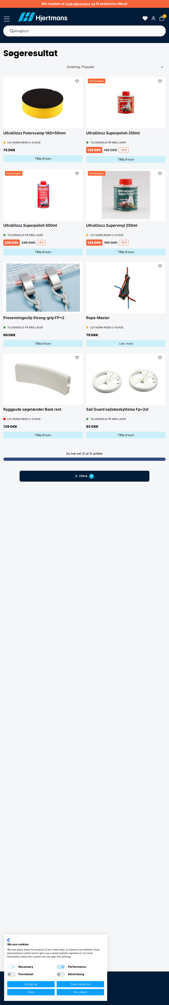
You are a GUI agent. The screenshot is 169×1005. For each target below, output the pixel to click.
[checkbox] (11, 967)
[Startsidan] (42, 18)
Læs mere (126, 343)
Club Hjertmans (77, 4)
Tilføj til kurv (43, 158)
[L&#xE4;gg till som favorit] (77, 81)
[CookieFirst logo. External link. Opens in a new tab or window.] (8, 940)
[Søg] (11, 31)
